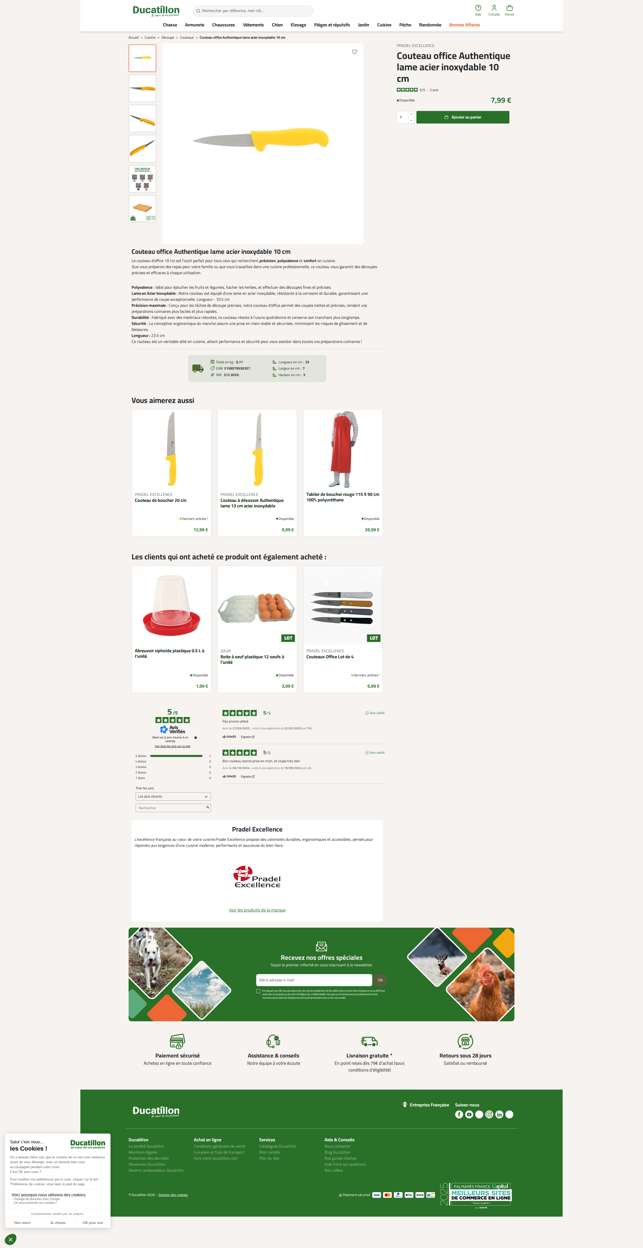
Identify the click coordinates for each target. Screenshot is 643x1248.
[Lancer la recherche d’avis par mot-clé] (208, 808)
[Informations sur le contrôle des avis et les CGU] (196, 738)
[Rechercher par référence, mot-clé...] (198, 11)
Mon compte (269, 1152)
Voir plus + (146, 1005)
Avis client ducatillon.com (215, 1158)
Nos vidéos (334, 1170)
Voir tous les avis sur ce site (172, 746)
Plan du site (269, 1158)
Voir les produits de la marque (257, 910)
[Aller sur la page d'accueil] (155, 11)
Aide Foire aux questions (345, 1164)
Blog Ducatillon (337, 1152)
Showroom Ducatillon (147, 1164)
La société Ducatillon (146, 1146)
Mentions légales (143, 1152)
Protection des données (149, 1158)
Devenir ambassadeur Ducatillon (156, 1170)
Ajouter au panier (466, 117)
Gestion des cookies (173, 1195)
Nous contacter (338, 1146)
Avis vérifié (377, 713)
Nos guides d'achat (340, 1158)
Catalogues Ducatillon (277, 1146)
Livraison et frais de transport (219, 1152)
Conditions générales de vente (219, 1146)
